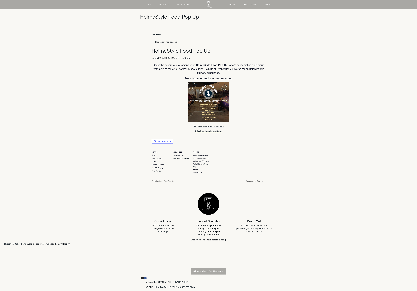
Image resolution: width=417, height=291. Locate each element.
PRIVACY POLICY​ (181, 282)
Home (149, 4)
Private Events (249, 4)
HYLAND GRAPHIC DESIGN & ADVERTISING (174, 287)
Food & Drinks (182, 4)
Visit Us (231, 4)
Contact (267, 4)
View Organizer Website (180, 158)
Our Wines (164, 4)
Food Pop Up (156, 171)
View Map (163, 231)
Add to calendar (162, 141)
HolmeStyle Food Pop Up (164, 181)
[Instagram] (142, 278)
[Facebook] (145, 278)
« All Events (156, 34)
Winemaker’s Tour (253, 181)
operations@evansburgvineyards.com (254, 228)
